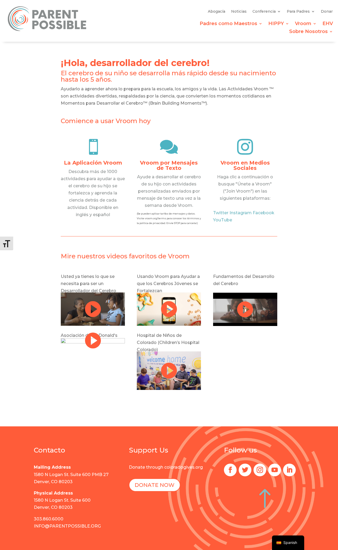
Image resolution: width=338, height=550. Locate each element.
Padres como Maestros (228, 24)
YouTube (222, 219)
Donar (327, 12)
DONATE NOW (155, 485)
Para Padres (298, 12)
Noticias (239, 12)
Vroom (303, 24)
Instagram (240, 212)
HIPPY (276, 24)
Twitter (220, 212)
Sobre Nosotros (308, 32)
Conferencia (264, 12)
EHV (327, 24)
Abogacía (216, 12)
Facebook (263, 212)
